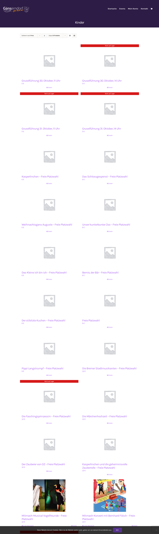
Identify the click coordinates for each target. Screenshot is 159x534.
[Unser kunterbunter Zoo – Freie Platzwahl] (110, 204)
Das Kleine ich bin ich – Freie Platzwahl (44, 272)
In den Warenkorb (28, 526)
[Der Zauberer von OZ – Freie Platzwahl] (49, 444)
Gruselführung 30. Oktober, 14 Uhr (101, 80)
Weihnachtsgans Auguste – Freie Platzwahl (47, 224)
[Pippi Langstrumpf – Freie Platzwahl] (49, 348)
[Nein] (156, 530)
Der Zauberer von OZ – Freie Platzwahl (43, 464)
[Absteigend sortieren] (44, 35)
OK (117, 530)
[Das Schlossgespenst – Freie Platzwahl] (110, 156)
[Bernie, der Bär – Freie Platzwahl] (110, 252)
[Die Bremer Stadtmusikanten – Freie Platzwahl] (110, 348)
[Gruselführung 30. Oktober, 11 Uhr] (49, 60)
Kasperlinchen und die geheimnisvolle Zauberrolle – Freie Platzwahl (104, 466)
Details (50, 87)
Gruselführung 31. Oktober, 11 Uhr (41, 128)
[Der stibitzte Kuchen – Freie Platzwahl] (49, 300)
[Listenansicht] (74, 36)
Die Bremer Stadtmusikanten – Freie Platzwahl (109, 368)
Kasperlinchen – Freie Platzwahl (40, 176)
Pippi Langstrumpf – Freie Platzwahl (42, 368)
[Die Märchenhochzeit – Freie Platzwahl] (110, 396)
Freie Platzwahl (91, 320)
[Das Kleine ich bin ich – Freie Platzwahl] (49, 252)
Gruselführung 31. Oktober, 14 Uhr (101, 128)
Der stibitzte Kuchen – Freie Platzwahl (43, 320)
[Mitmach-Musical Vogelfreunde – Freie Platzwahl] (49, 495)
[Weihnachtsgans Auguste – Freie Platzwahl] (49, 204)
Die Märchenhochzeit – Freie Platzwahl (104, 416)
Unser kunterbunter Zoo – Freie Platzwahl (106, 224)
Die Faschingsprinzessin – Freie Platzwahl (46, 416)
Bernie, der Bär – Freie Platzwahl (100, 272)
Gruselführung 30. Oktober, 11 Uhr (41, 80)
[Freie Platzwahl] (110, 300)
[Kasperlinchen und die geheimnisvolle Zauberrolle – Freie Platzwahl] (110, 444)
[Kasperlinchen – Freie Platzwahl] (49, 156)
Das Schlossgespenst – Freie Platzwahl (104, 176)
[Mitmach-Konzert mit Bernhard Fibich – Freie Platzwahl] (110, 495)
